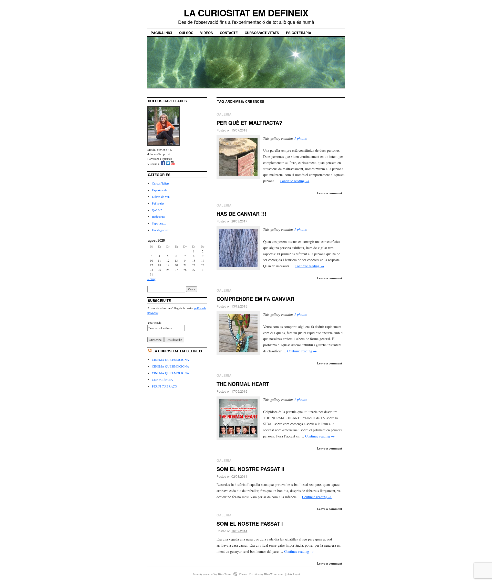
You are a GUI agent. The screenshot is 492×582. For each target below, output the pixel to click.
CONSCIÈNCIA (162, 379)
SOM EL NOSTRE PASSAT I (250, 523)
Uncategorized (160, 230)
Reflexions (158, 217)
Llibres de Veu (161, 197)
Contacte (229, 32)
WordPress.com (273, 574)
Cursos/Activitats (262, 32)
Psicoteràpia (298, 32)
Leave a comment (329, 192)
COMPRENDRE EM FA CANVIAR (255, 298)
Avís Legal (293, 574)
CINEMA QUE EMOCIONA (170, 360)
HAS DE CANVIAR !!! (241, 213)
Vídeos (206, 32)
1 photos (300, 138)
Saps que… (159, 223)
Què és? (157, 210)
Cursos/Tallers (160, 183)
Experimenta (159, 190)
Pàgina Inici (161, 32)
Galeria (224, 114)
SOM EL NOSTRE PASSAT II (250, 469)
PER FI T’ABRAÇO (164, 386)
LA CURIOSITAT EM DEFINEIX (246, 12)
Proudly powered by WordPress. (212, 574)
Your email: (154, 322)
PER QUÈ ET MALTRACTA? (249, 122)
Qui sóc (186, 32)
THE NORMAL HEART (243, 383)
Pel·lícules (158, 203)
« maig (151, 279)
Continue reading (294, 180)
